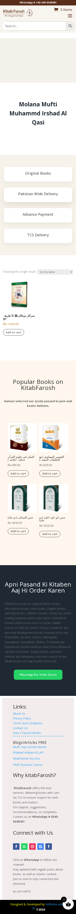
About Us (19, 713)
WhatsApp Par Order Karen (38, 674)
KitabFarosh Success (26, 758)
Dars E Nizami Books (27, 733)
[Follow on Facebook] (16, 846)
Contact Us (20, 728)
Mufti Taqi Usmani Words (29, 747)
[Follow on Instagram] (32, 846)
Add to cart (13, 332)
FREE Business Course (27, 764)
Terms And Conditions (27, 723)
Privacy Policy (22, 718)
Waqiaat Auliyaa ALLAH (28, 752)
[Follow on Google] (40, 846)
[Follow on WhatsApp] (24, 846)
